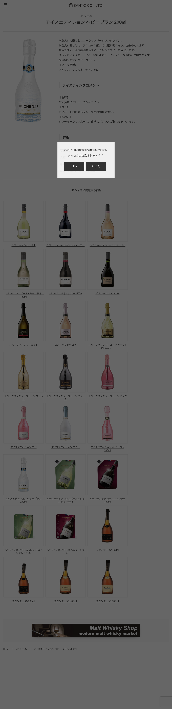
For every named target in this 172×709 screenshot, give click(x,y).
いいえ (96, 166)
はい (74, 166)
